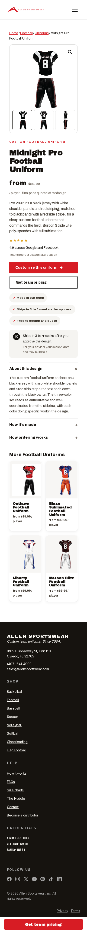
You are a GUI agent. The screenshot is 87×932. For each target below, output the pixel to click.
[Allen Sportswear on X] (26, 879)
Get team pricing (31, 282)
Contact (13, 807)
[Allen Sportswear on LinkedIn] (59, 879)
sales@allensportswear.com (28, 669)
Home (13, 33)
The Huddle (16, 798)
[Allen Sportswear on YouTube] (34, 879)
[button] (70, 52)
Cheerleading (17, 742)
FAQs (11, 782)
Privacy (62, 911)
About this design (43, 368)
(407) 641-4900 (19, 664)
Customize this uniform (39, 267)
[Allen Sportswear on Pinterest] (42, 879)
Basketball (15, 691)
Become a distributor (22, 815)
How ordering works (43, 437)
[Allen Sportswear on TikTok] (51, 879)
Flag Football (16, 750)
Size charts (15, 790)
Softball (12, 733)
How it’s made (43, 424)
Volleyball (14, 725)
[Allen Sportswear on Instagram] (17, 879)
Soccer (12, 717)
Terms (75, 911)
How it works (16, 773)
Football (26, 33)
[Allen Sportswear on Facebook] (9, 879)
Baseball (13, 708)
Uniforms (41, 33)
